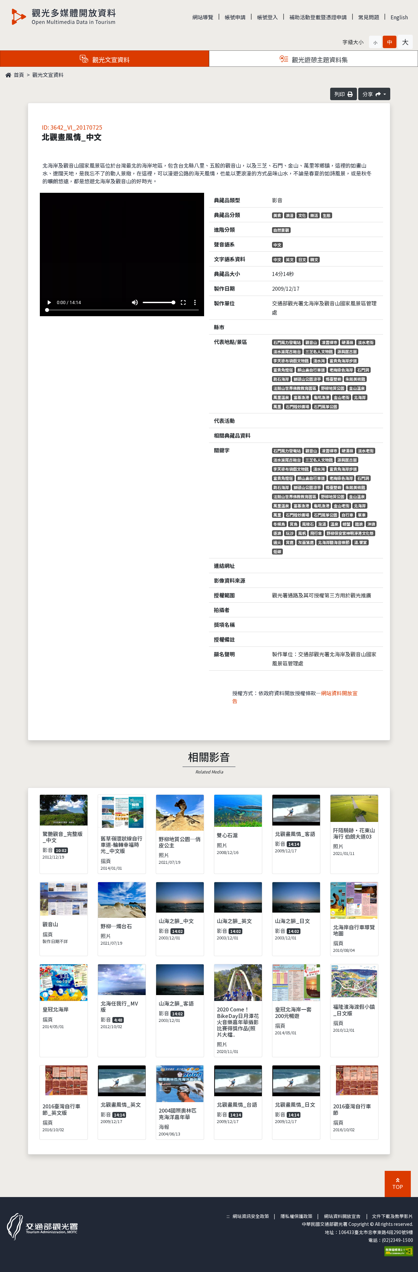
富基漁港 (301, 397)
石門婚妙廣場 (297, 406)
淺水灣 (319, 360)
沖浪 (371, 524)
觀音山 (311, 342)
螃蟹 (346, 524)
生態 (326, 215)
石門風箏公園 (325, 406)
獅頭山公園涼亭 (307, 379)
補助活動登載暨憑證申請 (318, 17)
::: (228, 1216)
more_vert (195, 302)
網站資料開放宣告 (342, 1216)
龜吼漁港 (322, 397)
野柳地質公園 (333, 388)
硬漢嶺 (347, 342)
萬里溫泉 (281, 397)
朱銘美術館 (355, 379)
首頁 (18, 75)
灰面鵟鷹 (306, 542)
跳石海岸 (281, 379)
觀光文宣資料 (48, 75)
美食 (277, 215)
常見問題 (368, 17)
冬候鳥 (279, 524)
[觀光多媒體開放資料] (64, 16)
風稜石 (308, 524)
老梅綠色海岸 (341, 370)
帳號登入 (267, 17)
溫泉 (334, 524)
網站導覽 (202, 17)
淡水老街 (366, 342)
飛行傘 (316, 533)
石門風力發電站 (287, 342)
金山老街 (341, 397)
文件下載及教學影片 (392, 1216)
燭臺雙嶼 (333, 379)
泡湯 (322, 524)
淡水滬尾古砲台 (287, 351)
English (399, 17)
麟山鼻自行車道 (311, 370)
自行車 (347, 515)
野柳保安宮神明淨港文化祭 (350, 533)
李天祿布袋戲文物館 (291, 360)
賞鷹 (290, 542)
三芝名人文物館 (319, 351)
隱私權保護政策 (297, 1216)
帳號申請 (235, 17)
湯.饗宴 (360, 542)
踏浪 (359, 524)
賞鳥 (293, 524)
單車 (362, 515)
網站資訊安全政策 (251, 1216)
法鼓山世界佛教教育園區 (294, 388)
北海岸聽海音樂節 (333, 542)
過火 (277, 542)
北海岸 (360, 397)
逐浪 (277, 533)
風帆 (302, 533)
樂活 (314, 215)
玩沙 (290, 533)
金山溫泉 (357, 388)
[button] (375, 42)
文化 (302, 215)
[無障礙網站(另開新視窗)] (398, 1250)
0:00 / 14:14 (69, 302)
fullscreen (183, 302)
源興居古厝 (347, 351)
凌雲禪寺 (329, 342)
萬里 (277, 406)
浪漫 (290, 215)
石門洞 (363, 370)
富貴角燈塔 (283, 370)
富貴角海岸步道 (343, 360)
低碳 (277, 551)
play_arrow (49, 302)
